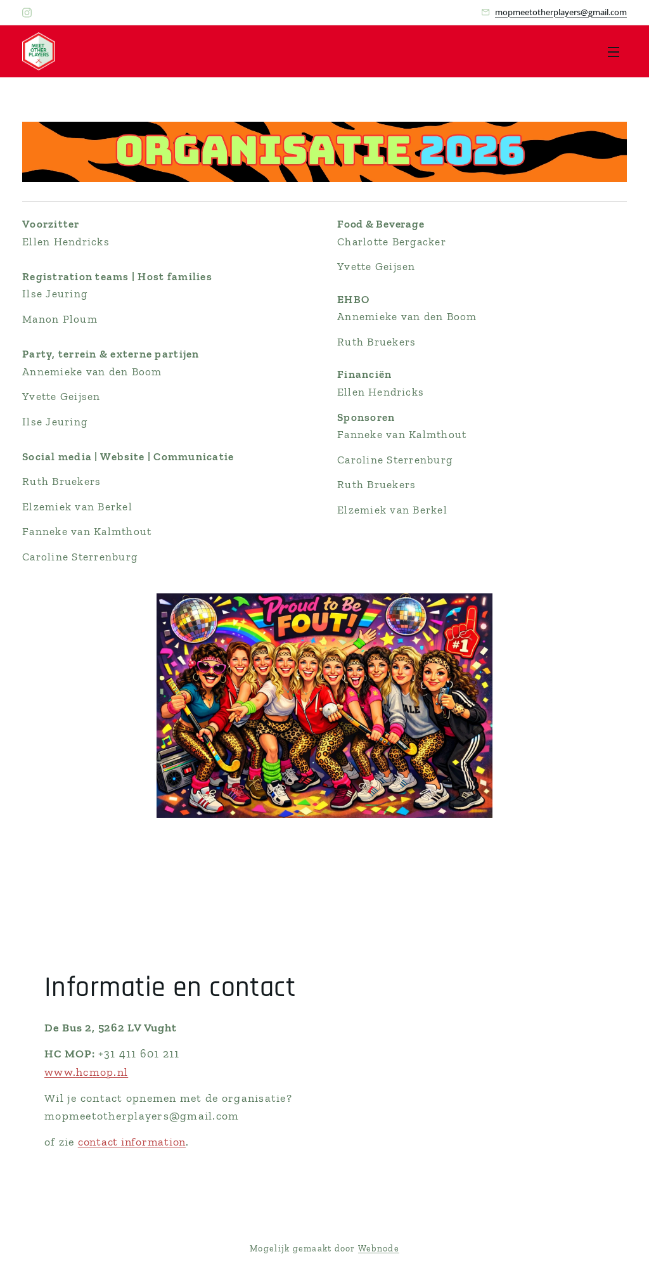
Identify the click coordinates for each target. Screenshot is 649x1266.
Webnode (378, 1248)
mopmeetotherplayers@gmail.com (561, 12)
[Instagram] (27, 12)
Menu (617, 51)
